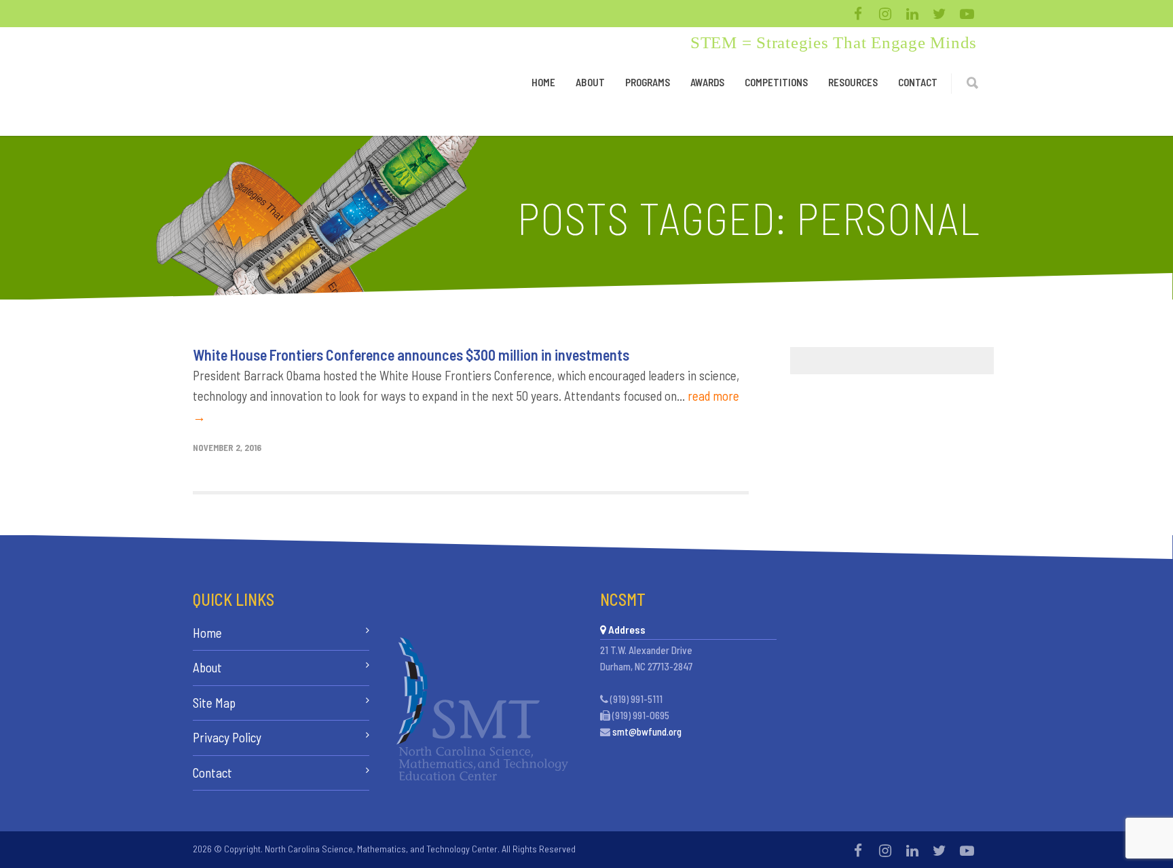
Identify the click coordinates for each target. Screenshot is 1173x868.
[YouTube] (966, 13)
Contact (917, 82)
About (590, 82)
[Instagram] (885, 13)
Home (543, 82)
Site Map (214, 702)
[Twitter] (939, 13)
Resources (853, 82)
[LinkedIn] (912, 13)
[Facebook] (858, 13)
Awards (707, 82)
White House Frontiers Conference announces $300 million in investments (411, 354)
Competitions (776, 82)
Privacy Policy (227, 737)
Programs (647, 82)
